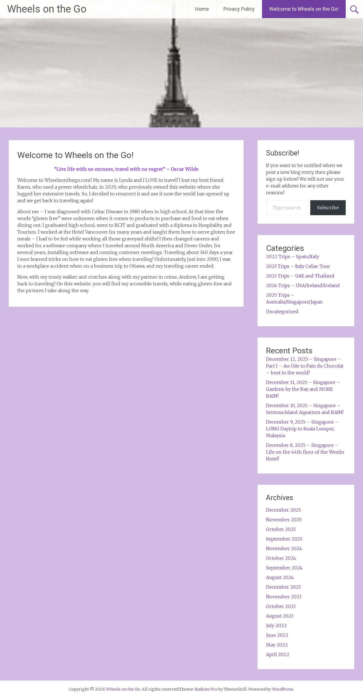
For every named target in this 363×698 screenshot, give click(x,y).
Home (202, 9)
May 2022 (277, 645)
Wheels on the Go (46, 9)
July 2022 (276, 625)
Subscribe (328, 207)
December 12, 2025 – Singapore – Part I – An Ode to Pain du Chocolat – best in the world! (304, 365)
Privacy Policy (239, 9)
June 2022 (277, 635)
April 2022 (277, 654)
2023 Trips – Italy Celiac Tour (298, 266)
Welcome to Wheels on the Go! (304, 9)
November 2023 (283, 596)
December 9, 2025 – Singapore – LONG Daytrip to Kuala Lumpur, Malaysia (302, 428)
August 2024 (280, 577)
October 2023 (281, 606)
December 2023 (283, 587)
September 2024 (284, 568)
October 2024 (281, 558)
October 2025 (281, 529)
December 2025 (283, 510)
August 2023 (279, 616)
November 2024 (284, 548)
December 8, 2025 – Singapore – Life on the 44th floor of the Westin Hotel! (305, 452)
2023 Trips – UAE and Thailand (300, 276)
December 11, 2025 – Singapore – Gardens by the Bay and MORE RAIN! (303, 389)
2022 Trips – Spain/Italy (292, 256)
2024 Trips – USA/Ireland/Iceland (303, 285)
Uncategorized (282, 311)
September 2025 (284, 539)
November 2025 (284, 519)
